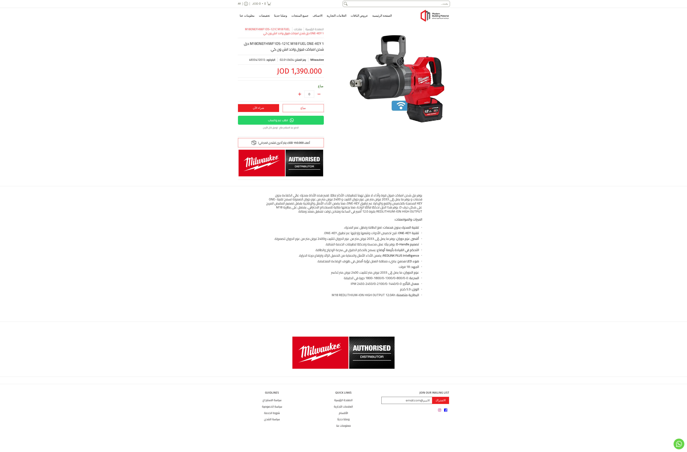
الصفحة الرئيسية (314, 29)
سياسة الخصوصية (272, 406)
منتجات (298, 29)
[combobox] (399, 4)
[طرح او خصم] (319, 94)
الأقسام (343, 413)
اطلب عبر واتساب (278, 120)
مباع (303, 108)
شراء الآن (258, 108)
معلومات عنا (343, 425)
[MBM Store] (434, 16)
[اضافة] (299, 94)
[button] (445, 410)
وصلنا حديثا (343, 419)
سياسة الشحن (272, 419)
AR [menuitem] (239, 3)
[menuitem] (262, 4)
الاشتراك (440, 400)
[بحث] (346, 4)
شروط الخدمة (272, 413)
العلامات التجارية (343, 406)
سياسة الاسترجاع (272, 400)
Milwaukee (317, 59)
